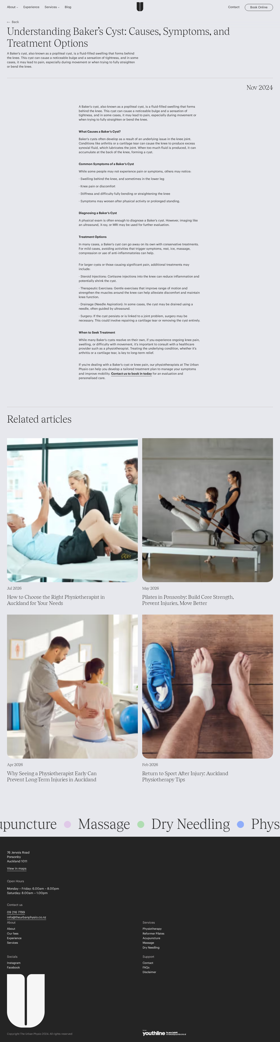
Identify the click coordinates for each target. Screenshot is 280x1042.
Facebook (13, 967)
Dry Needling (151, 947)
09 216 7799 (16, 912)
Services (12, 943)
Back (15, 22)
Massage (148, 943)
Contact (234, 7)
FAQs (146, 967)
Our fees (12, 933)
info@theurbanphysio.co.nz (26, 917)
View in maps (16, 868)
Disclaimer (149, 972)
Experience (31, 7)
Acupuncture (151, 938)
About (11, 929)
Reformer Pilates (153, 933)
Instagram (14, 963)
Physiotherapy (152, 929)
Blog (68, 7)
